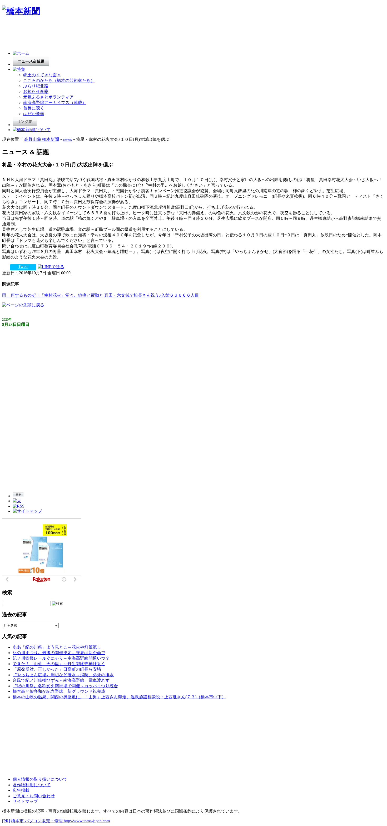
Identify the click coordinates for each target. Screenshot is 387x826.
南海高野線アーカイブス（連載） (54, 102)
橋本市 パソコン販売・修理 (37, 821)
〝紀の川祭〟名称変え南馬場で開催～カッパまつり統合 (65, 686)
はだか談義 (33, 113)
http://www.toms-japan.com (87, 821)
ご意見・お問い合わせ (34, 796)
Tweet (23, 266)
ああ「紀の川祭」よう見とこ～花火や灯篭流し (57, 647)
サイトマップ (25, 801)
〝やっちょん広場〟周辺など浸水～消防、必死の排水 (63, 675)
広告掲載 (21, 790)
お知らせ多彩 (35, 91)
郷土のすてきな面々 (42, 75)
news (67, 139)
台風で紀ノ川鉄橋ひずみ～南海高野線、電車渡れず (61, 680)
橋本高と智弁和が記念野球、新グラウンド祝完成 (59, 691)
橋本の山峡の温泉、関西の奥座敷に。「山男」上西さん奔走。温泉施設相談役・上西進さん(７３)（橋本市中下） (119, 697)
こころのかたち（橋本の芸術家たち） (59, 80)
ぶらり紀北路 (35, 86)
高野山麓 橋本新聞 (41, 139)
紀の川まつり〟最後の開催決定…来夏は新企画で (59, 652)
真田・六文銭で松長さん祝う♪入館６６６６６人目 (151, 295)
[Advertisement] (98, 35)
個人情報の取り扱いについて (40, 779)
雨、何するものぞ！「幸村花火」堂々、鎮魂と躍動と (52, 295)
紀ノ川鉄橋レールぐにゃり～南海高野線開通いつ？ (61, 658)
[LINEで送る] (51, 266)
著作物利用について (32, 785)
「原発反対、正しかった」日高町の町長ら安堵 (57, 669)
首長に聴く (33, 108)
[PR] (6, 821)
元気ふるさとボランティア (48, 97)
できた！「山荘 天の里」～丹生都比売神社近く (59, 663)
